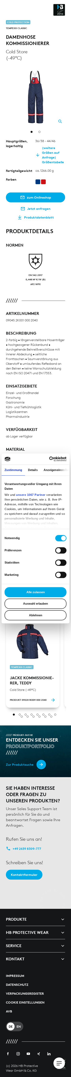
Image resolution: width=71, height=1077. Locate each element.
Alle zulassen (35, 592)
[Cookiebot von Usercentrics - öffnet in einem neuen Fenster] (50, 459)
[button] (62, 69)
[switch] (60, 550)
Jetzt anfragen (38, 209)
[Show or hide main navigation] (59, 1063)
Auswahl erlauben (35, 603)
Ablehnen (35, 615)
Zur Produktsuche (20, 764)
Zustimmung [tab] (13, 470)
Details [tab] (33, 470)
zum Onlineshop (39, 197)
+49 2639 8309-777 (27, 849)
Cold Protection (18, 22)
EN (19, 1026)
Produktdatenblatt (39, 217)
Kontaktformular (24, 875)
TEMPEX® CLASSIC (16, 28)
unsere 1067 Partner (31, 494)
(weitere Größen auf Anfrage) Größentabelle (53, 155)
